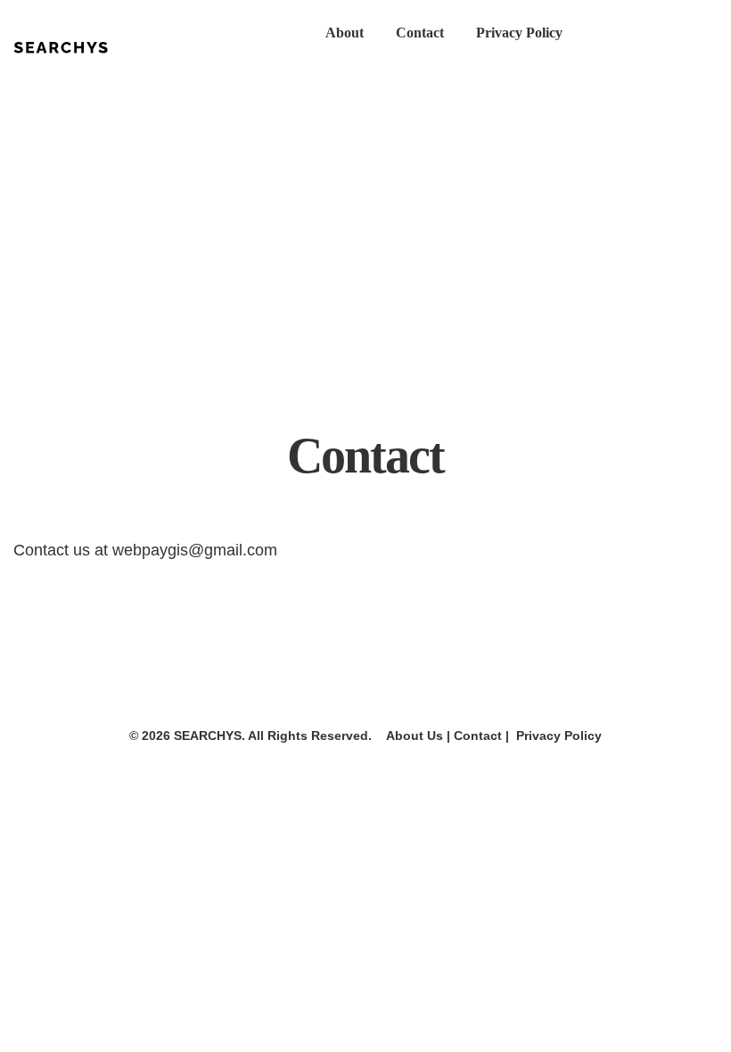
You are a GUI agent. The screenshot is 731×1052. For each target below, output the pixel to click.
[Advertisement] (365, 248)
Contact (420, 32)
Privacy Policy (519, 32)
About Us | (412, 735)
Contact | (481, 735)
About (344, 32)
